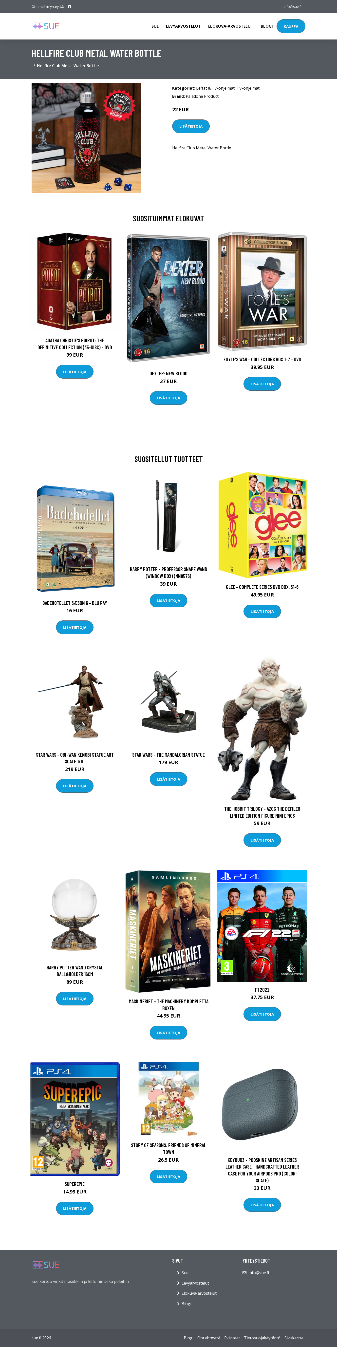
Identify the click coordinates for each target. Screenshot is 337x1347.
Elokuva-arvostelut (230, 26)
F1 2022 (262, 989)
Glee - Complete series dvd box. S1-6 (262, 587)
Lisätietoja (191, 126)
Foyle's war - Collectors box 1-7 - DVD (262, 359)
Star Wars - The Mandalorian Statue (168, 754)
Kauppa (291, 26)
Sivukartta (293, 1338)
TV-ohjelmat (248, 88)
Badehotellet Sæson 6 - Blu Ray (74, 603)
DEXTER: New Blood (168, 373)
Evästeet (232, 1338)
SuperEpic (75, 1184)
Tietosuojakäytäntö (262, 1338)
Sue (155, 26)
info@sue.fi (292, 6)
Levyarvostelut (183, 26)
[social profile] (69, 6)
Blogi (267, 26)
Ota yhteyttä (208, 1338)
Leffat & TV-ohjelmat (215, 88)
